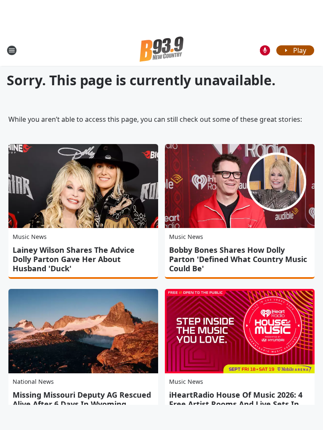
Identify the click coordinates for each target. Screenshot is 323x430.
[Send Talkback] (265, 50)
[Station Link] (161, 50)
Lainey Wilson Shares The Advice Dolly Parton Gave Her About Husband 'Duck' (74, 259)
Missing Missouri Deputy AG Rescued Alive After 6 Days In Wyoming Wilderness (82, 404)
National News (33, 381)
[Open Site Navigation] (12, 50)
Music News (30, 237)
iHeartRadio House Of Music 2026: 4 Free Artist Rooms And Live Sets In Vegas (235, 404)
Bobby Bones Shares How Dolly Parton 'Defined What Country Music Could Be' (238, 259)
